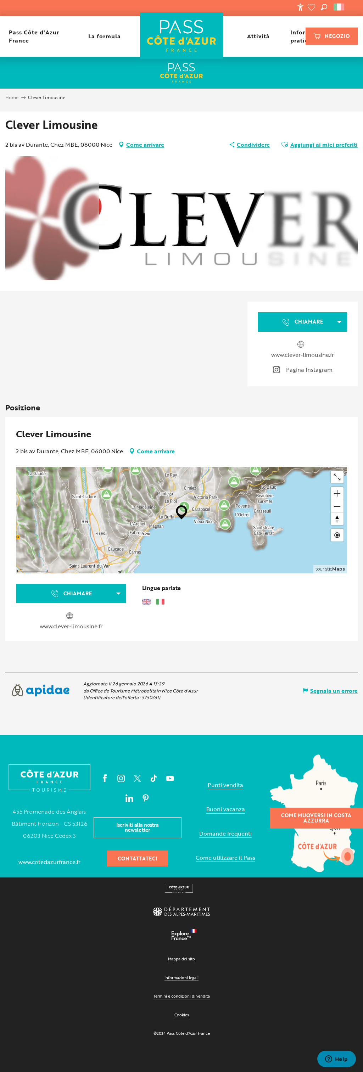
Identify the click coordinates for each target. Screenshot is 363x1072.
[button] (324, 7)
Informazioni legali (181, 978)
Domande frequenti (225, 834)
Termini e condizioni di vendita (181, 996)
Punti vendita (225, 785)
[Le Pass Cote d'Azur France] (181, 36)
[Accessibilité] (300, 7)
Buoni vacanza (225, 809)
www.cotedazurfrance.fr (49, 862)
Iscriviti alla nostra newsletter (137, 827)
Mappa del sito (181, 959)
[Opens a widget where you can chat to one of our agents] (336, 1059)
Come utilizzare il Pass (225, 858)
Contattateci (137, 858)
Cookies (181, 1015)
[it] (339, 7)
